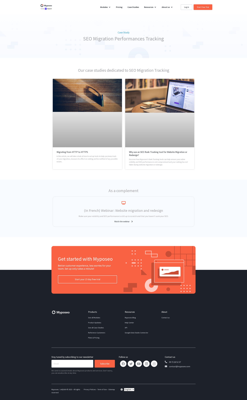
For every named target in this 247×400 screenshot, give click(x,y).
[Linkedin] (146, 363)
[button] (186, 7)
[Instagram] (154, 363)
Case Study (123, 32)
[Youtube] (138, 363)
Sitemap (111, 389)
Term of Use (102, 389)
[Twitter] (131, 363)
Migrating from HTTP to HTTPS (72, 151)
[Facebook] (123, 363)
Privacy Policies (90, 389)
